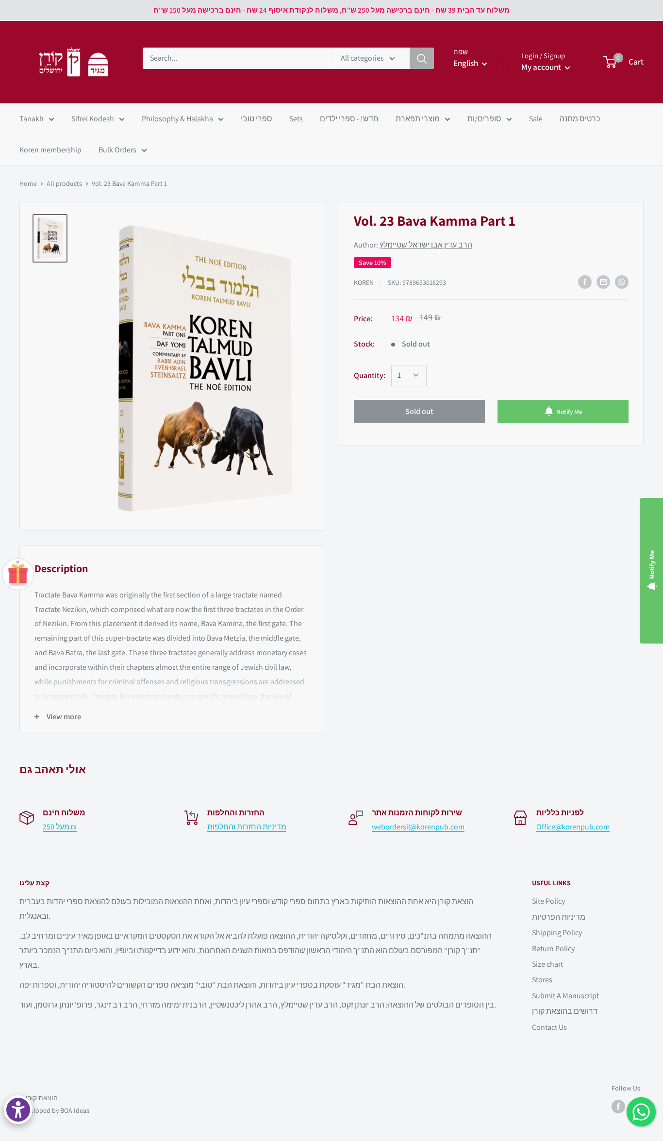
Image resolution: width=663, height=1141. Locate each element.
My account (542, 67)
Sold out (419, 411)
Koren (364, 282)
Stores (542, 980)
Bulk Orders (117, 150)
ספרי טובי (256, 119)
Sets (296, 119)
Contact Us (549, 1027)
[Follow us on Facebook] (618, 1106)
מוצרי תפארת (418, 119)
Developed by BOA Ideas (54, 1110)
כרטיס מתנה (580, 119)
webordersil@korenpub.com (418, 827)
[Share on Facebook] (585, 282)
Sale (536, 119)
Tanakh (31, 119)
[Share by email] (603, 282)
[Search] (422, 58)
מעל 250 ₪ (60, 827)
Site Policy (548, 901)
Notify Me (569, 411)
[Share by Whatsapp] (622, 282)
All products (64, 183)
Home (28, 183)
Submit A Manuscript (565, 996)
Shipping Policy (557, 932)
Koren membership (50, 150)
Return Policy (553, 948)
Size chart (547, 964)
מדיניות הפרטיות (558, 917)
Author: (413, 245)
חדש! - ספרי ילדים (349, 119)
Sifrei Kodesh (92, 119)
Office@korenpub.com (573, 827)
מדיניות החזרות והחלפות (246, 827)
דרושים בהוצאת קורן (564, 1011)
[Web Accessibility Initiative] (18, 1109)
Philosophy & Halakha (177, 119)
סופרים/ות (484, 119)
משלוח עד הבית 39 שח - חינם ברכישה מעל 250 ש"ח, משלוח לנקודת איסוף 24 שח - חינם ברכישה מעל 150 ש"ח (331, 10)
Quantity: (369, 375)
